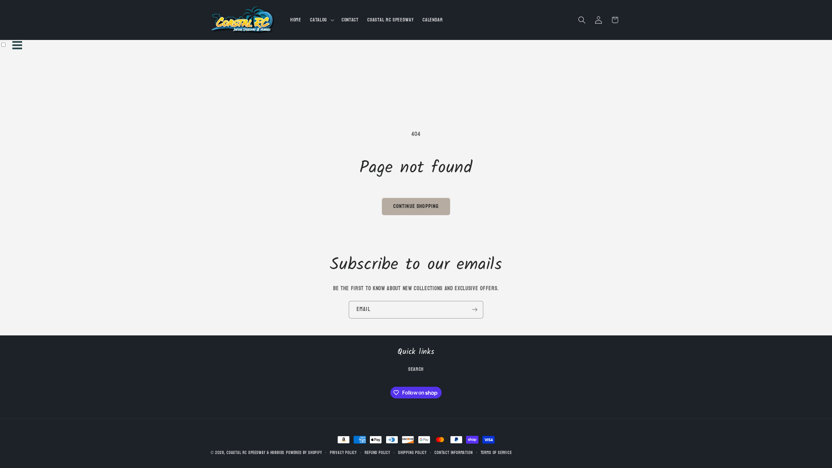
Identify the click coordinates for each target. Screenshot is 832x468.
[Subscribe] (474, 309)
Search (416, 369)
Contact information (454, 452)
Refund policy (377, 452)
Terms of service (496, 452)
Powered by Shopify (304, 452)
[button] (321, 20)
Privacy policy (343, 452)
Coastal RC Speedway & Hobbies (255, 452)
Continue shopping (416, 206)
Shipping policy (412, 452)
